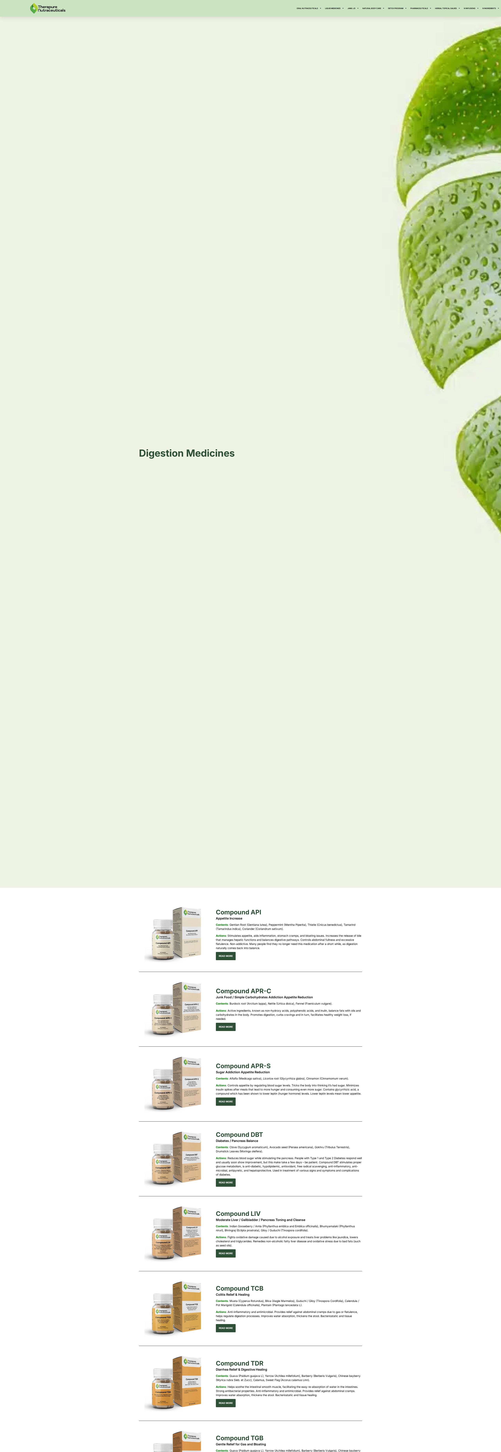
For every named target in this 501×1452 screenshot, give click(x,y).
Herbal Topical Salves (446, 8)
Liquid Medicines (333, 8)
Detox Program (395, 8)
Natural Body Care (371, 8)
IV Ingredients (489, 8)
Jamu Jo (351, 8)
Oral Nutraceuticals (307, 8)
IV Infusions (469, 8)
